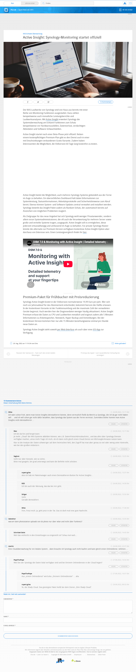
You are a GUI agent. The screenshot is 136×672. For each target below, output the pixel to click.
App (125, 3)
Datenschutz (91, 655)
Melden (113, 424)
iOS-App (96, 329)
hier (85, 232)
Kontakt (130, 3)
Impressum (78, 655)
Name (6, 616)
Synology (68, 362)
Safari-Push (101, 655)
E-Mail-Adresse (10, 625)
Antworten (124, 424)
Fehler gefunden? (120, 343)
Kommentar (8, 598)
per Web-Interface (65, 329)
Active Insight (52, 119)
